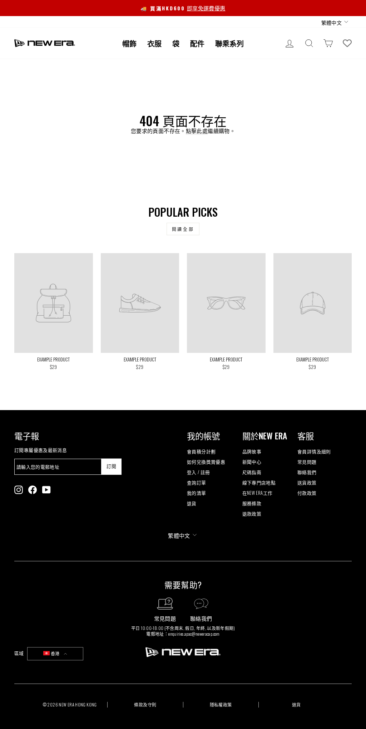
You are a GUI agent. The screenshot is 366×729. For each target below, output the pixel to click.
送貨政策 (307, 482)
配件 (197, 43)
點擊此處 (197, 130)
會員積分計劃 (201, 451)
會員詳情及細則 (314, 451)
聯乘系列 (229, 43)
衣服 (154, 43)
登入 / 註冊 (198, 472)
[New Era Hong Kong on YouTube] (46, 490)
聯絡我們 (307, 472)
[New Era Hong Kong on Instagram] (18, 490)
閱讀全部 (183, 229)
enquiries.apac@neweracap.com (194, 634)
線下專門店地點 (259, 482)
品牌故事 (252, 451)
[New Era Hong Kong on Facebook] (32, 490)
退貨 (192, 503)
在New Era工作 (257, 492)
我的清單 (196, 492)
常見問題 (307, 461)
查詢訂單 (196, 482)
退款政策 (252, 513)
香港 (55, 653)
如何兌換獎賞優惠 (206, 461)
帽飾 (129, 43)
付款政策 (307, 492)
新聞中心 (252, 461)
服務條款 (252, 503)
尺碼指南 (252, 472)
